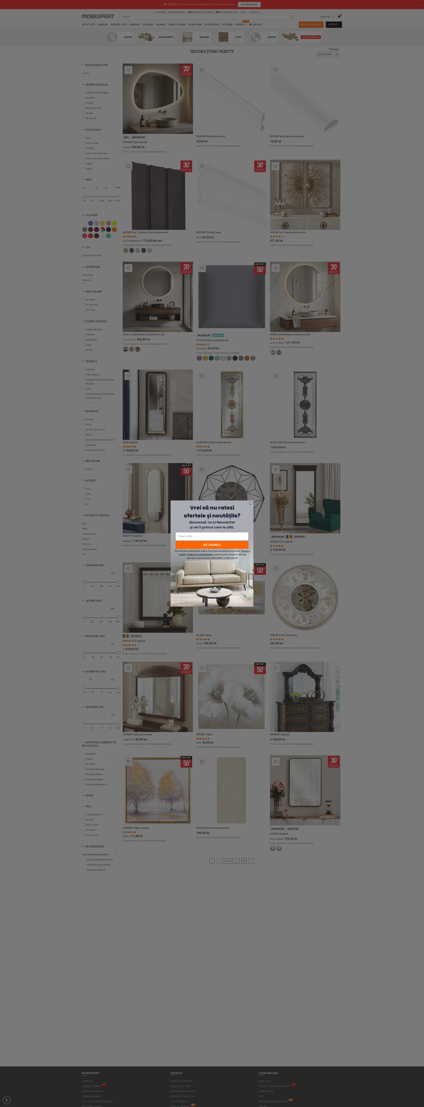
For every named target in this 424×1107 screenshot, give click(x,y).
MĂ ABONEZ (212, 544)
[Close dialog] (250, 503)
